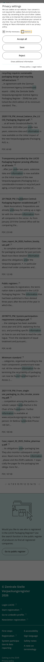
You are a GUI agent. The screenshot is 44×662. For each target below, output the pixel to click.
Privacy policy (25, 67)
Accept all (22, 39)
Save (22, 47)
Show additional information (22, 61)
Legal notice (37, 67)
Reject (22, 55)
